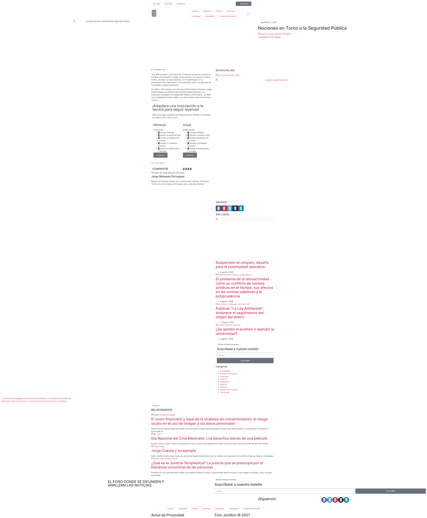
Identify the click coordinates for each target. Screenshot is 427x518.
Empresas (231, 11)
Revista (156, 4)
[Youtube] (224, 208)
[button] (248, 13)
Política (219, 11)
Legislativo (207, 11)
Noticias (223, 384)
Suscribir (160, 155)
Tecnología (195, 16)
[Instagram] (235, 208)
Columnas (168, 4)
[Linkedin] (241, 208)
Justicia (195, 11)
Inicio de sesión (157, 163)
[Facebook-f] (218, 208)
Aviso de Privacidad (167, 515)
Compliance (210, 16)
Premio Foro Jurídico (229, 390)
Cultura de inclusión (227, 16)
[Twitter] (229, 208)
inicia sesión (173, 117)
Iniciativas (181, 4)
